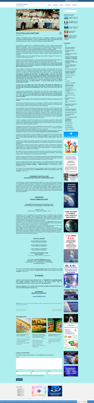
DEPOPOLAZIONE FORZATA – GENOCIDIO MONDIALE (71, 62)
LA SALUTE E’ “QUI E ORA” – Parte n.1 (73, 27)
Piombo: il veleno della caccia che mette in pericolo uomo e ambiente (70, 37)
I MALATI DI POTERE (70, 83)
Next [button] (61, 334)
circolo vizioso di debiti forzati (45, 127)
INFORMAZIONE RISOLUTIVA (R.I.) (69, 85)
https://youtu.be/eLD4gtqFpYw (39, 250)
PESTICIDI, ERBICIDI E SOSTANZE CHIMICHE (70, 110)
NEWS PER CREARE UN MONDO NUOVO (71, 105)
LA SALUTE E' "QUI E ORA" (70, 95)
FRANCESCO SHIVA (70, 75)
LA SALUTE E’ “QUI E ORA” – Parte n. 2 (73, 18)
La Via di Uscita (21, 4)
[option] (23, 332)
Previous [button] (17, 334)
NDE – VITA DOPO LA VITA (70, 102)
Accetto (79, 401)
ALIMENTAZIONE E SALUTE (70, 51)
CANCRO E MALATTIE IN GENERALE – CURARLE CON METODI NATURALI (71, 57)
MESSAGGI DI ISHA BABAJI (70, 98)
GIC (66, 79)
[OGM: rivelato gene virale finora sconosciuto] (23, 325)
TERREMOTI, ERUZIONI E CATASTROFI (68, 120)
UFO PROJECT (69, 123)
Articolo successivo (56, 310)
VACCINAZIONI (69, 127)
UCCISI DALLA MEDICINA (72, 32)
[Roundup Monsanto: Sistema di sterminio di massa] (55, 325)
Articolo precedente (21, 310)
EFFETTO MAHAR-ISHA (71, 69)
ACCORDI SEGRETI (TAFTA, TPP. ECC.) (70, 48)
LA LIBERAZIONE (69, 93)
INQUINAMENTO (69, 88)
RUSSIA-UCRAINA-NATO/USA (69, 115)
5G (66, 45)
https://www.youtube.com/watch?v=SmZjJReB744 (39, 255)
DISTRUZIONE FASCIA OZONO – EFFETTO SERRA (70, 66)
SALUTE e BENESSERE (71, 117)
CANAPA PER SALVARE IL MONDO (71, 54)
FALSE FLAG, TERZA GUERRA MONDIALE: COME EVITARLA (70, 72)
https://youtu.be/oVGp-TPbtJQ (39, 242)
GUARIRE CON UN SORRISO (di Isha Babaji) (71, 22)
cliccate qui (23, 165)
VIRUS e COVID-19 (69, 129)
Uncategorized (68, 125)
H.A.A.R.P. (67, 81)
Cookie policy (84, 401)
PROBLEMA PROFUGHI (71, 112)
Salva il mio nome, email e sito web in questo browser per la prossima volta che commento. (30, 375)
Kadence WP (29, 398)
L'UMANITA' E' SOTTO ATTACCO (70, 90)
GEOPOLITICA (68, 77)
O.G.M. (21, 35)
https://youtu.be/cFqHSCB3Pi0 (39, 246)
